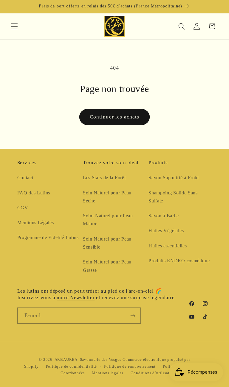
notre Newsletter (76, 297)
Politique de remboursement (130, 366)
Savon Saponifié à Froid (173, 177)
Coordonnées (73, 373)
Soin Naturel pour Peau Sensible (107, 242)
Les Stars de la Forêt (104, 177)
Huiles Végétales (166, 230)
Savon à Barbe (163, 215)
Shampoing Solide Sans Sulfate (173, 196)
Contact (25, 177)
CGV (22, 207)
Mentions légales (107, 373)
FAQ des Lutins (33, 192)
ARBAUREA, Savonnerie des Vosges (88, 360)
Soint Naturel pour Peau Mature (108, 219)
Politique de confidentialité (71, 366)
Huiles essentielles (167, 245)
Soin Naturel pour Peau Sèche (107, 196)
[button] (14, 26)
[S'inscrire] (132, 316)
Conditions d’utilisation (153, 373)
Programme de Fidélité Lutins (48, 237)
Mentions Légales (35, 222)
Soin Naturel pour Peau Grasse (107, 265)
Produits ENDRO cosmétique (179, 260)
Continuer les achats (115, 117)
